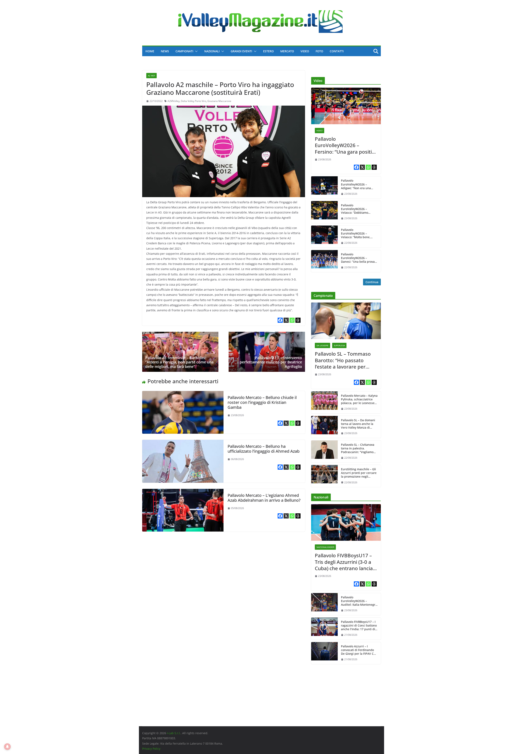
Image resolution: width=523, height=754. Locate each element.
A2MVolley (174, 101)
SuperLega (339, 345)
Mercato (287, 51)
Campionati (184, 51)
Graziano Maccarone (219, 101)
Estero (268, 51)
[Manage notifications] (7, 746)
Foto (319, 51)
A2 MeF (151, 75)
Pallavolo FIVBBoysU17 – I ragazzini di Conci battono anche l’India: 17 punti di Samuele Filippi (359, 625)
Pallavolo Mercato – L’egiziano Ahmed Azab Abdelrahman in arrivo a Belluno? (264, 498)
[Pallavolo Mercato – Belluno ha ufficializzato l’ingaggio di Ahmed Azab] (183, 442)
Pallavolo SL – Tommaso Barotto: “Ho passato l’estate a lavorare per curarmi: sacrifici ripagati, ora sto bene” (344, 360)
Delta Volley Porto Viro (193, 101)
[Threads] (298, 320)
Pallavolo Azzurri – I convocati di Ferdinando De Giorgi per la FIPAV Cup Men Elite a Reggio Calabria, (359, 650)
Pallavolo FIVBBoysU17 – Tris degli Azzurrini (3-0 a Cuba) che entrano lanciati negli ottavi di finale (345, 561)
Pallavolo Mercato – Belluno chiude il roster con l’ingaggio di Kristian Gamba (262, 402)
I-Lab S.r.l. (174, 733)
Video (305, 51)
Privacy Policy (151, 749)
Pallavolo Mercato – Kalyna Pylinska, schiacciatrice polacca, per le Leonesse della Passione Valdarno (359, 399)
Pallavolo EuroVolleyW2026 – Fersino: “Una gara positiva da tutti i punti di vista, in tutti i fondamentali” (346, 145)
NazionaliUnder (325, 547)
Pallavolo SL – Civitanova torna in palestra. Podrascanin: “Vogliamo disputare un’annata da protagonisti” (357, 448)
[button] (195, 51)
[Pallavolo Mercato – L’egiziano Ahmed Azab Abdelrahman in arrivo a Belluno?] (183, 491)
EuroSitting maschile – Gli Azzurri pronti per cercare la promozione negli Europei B (359, 473)
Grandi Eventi (241, 51)
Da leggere (322, 345)
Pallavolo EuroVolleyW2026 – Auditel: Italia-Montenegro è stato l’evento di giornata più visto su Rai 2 (359, 601)
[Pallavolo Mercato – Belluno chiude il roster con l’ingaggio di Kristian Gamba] (183, 394)
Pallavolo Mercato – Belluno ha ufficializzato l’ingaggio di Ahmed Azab (263, 448)
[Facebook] (280, 320)
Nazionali (212, 51)
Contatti (337, 51)
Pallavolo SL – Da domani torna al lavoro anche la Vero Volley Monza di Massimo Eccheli (358, 424)
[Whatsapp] (292, 320)
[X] (286, 320)
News (165, 51)
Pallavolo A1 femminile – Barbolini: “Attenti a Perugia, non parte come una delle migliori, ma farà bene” (179, 362)
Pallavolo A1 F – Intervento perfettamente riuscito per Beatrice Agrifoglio (271, 362)
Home (149, 51)
